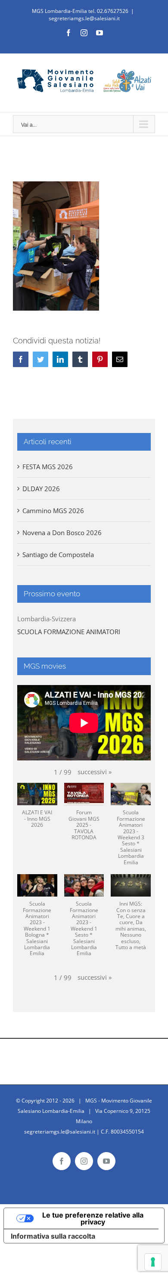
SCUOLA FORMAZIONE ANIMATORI (68, 631)
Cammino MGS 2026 (53, 510)
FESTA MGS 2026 (47, 466)
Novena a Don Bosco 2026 (62, 532)
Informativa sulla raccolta (53, 1236)
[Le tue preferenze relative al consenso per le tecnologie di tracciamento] (153, 1262)
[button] (94, 771)
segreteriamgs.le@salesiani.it (84, 18)
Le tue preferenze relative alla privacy (92, 1218)
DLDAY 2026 (41, 488)
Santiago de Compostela (58, 554)
